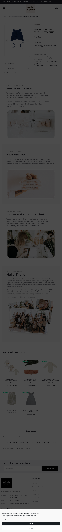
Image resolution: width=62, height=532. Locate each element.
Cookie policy (30, 517)
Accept (31, 523)
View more (31, 528)
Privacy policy (6, 519)
